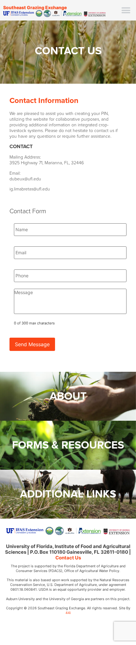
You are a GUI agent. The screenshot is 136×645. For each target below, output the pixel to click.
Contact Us (68, 558)
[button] (126, 10)
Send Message (32, 344)
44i (68, 613)
